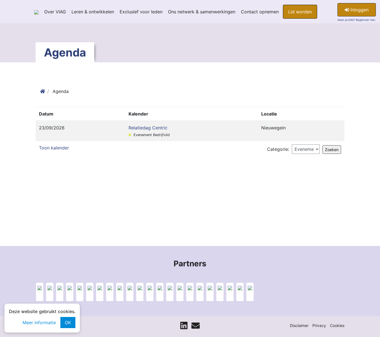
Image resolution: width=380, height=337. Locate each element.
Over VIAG (55, 11)
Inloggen (359, 10)
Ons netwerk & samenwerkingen (201, 11)
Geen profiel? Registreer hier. (356, 19)
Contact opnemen (260, 11)
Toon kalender (54, 148)
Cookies (337, 325)
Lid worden (300, 11)
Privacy (319, 325)
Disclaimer (299, 325)
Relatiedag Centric (148, 128)
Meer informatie (39, 322)
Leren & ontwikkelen (92, 11)
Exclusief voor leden (141, 11)
